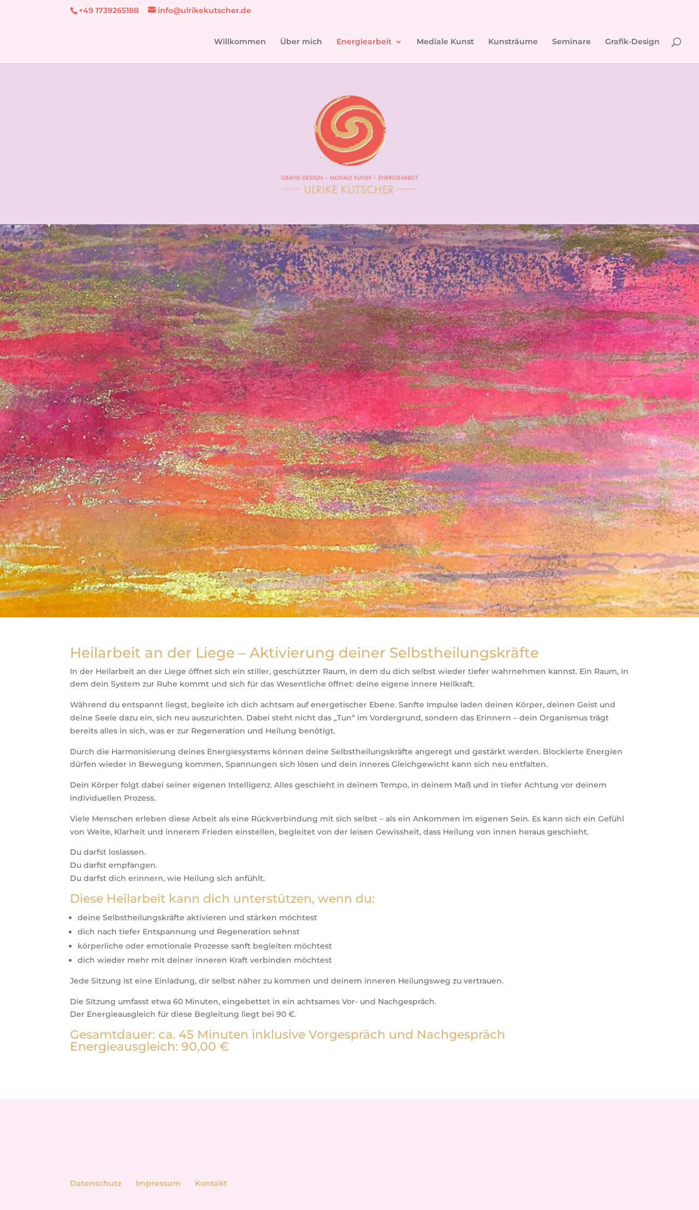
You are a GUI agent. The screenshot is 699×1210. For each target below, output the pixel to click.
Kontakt (211, 1183)
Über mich (301, 42)
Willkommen (240, 42)
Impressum (158, 1183)
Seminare (571, 42)
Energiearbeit (364, 42)
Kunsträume (513, 42)
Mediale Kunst (445, 42)
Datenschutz (95, 1183)
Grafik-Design (632, 42)
